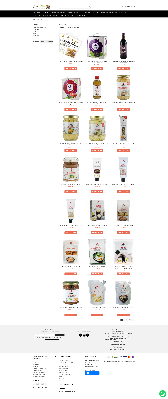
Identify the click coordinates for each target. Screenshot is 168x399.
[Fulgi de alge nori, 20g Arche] (97, 252)
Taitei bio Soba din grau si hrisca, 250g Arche (123, 144)
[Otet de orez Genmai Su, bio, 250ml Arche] (97, 87)
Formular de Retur (64, 372)
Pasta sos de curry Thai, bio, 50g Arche (70, 225)
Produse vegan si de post (39, 27)
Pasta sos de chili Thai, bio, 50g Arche (123, 184)
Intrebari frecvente (40, 388)
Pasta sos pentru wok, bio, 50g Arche (97, 184)
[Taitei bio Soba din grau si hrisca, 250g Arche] (123, 128)
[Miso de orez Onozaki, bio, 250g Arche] (71, 293)
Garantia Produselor (64, 374)
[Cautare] (89, 7)
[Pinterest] (84, 335)
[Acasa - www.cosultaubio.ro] (41, 7)
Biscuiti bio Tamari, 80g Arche (71, 266)
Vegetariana (36, 37)
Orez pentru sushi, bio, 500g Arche (97, 225)
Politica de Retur (63, 370)
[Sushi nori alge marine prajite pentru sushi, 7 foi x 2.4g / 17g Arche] (123, 252)
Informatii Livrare (63, 366)
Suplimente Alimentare (39, 376)
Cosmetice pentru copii (39, 372)
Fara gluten (36, 29)
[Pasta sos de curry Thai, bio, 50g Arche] (71, 210)
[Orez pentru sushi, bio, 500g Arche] (97, 210)
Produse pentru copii (38, 370)
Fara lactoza (36, 31)
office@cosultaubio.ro (119, 349)
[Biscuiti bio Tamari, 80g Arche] (71, 251)
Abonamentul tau (39, 384)
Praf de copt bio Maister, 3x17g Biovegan (71, 61)
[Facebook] (80, 335)
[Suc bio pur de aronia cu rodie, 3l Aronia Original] (71, 87)
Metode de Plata (63, 368)
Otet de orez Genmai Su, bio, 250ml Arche (97, 103)
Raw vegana (36, 35)
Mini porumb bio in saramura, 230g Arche (70, 144)
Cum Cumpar (62, 364)
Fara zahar (35, 33)
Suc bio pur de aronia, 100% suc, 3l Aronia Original (97, 62)
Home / (35, 19)
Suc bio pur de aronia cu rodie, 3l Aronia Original (71, 103)
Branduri (62, 388)
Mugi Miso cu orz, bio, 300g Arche (123, 307)
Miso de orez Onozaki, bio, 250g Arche (71, 307)
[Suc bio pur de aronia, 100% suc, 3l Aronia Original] (97, 46)
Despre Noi (36, 380)
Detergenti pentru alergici (39, 374)
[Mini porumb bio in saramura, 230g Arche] (71, 128)
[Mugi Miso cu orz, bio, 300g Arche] (123, 293)
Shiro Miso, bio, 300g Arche (97, 307)
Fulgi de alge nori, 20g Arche (97, 266)
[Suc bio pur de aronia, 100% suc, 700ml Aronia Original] (123, 46)
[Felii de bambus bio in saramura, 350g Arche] (97, 128)
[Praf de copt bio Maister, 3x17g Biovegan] (71, 46)
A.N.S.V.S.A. (62, 379)
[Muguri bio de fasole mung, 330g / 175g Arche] (123, 87)
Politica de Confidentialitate (52, 339)
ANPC (60, 376)
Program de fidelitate (67, 392)
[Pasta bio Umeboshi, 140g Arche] (71, 169)
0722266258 (119, 347)
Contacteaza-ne (94, 373)
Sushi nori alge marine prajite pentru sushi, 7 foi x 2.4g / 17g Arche (123, 267)
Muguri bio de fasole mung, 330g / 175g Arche (123, 103)
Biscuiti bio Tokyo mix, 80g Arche (123, 225)
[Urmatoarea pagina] (133, 320)
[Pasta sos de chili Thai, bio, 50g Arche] (123, 169)
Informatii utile (65, 356)
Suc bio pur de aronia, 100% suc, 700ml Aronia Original (123, 62)
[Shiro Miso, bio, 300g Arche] (97, 293)
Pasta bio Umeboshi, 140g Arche (70, 184)
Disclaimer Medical (66, 385)
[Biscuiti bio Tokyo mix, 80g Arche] (123, 210)
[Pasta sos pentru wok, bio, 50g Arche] (97, 169)
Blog (84, 16)
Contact (61, 381)
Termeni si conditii (64, 360)
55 (130, 319)
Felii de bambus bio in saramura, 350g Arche (97, 144)
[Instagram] (87, 335)
